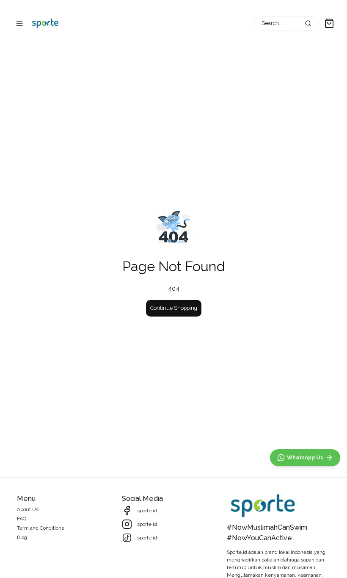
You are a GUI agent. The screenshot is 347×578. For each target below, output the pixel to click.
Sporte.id (237, 552)
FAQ (21, 519)
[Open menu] (19, 23)
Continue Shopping (173, 308)
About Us (28, 509)
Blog (22, 537)
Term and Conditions (40, 528)
